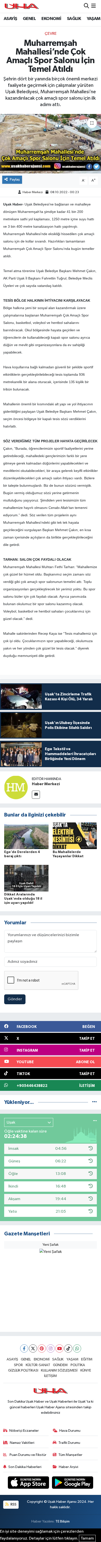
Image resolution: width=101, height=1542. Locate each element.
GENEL (29, 19)
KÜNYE (85, 1370)
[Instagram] (51, 1348)
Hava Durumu (69, 1430)
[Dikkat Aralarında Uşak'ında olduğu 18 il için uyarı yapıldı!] (26, 878)
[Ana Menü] (93, 6)
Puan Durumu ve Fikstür (27, 1455)
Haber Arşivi (68, 1467)
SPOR (18, 1365)
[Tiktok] (68, 1348)
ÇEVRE (51, 34)
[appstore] (29, 1483)
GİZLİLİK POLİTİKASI (23, 1370)
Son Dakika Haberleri (24, 1467)
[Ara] (86, 6)
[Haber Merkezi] (16, 787)
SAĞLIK (74, 19)
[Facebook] (24, 1348)
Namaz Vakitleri (22, 1443)
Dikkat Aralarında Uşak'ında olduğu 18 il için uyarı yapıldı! (23, 899)
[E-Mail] (36, 795)
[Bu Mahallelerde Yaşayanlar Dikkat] (75, 836)
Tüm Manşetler (70, 1455)
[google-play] (72, 1483)
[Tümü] (94, 1102)
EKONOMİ (51, 19)
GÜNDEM (60, 1365)
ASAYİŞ (10, 19)
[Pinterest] (42, 1348)
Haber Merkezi (33, 192)
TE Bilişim (62, 1521)
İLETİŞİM (50, 1376)
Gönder (15, 999)
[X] (33, 1348)
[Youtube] (59, 1348)
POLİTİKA (78, 1365)
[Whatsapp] (77, 1348)
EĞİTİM (86, 1359)
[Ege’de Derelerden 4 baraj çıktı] (26, 836)
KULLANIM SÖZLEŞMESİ (59, 1370)
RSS (13, 1504)
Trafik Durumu (69, 1443)
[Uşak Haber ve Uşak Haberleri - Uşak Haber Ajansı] (21, 6)
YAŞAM (94, 19)
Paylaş (15, 179)
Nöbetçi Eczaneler (24, 1430)
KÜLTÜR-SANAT (38, 1365)
